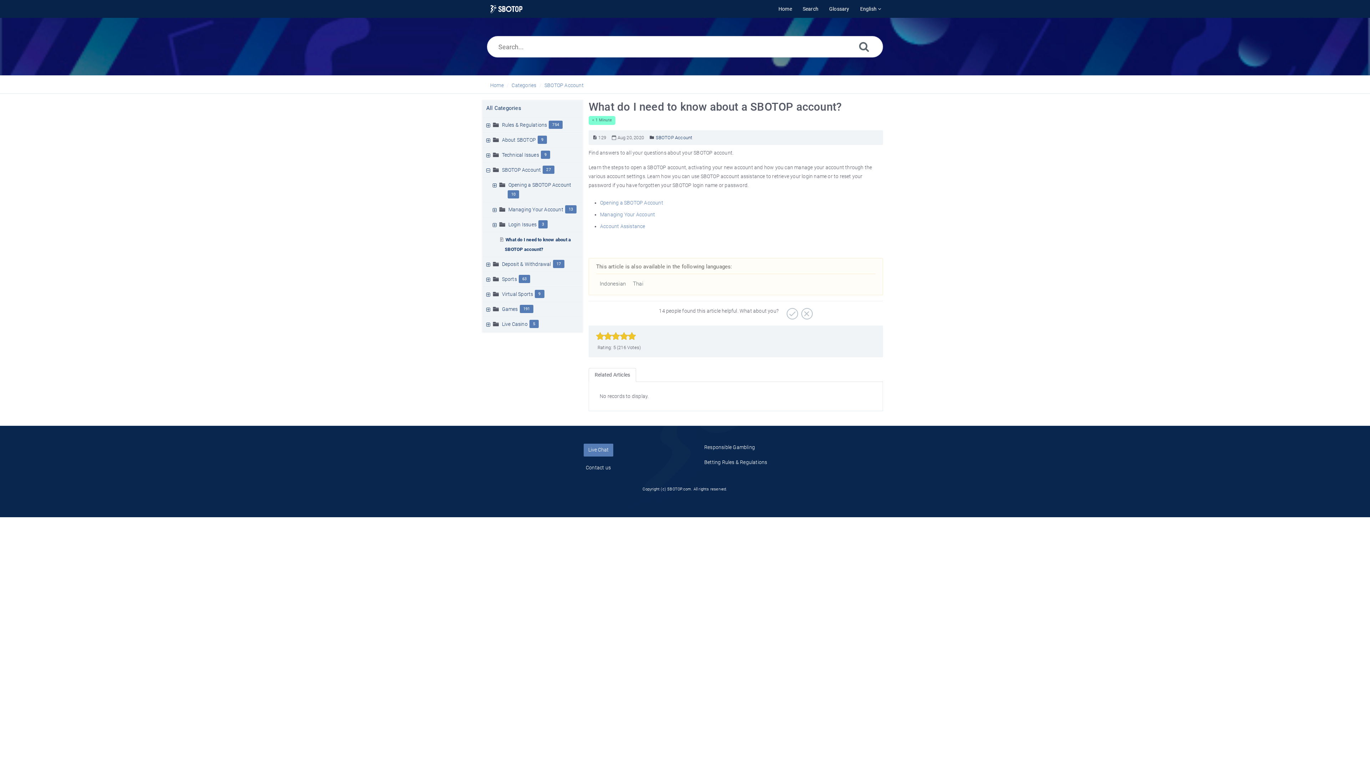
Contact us (598, 467)
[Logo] (506, 9)
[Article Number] (595, 137)
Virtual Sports (517, 294)
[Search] (864, 46)
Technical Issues (520, 155)
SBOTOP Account (564, 85)
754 (555, 124)
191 (526, 309)
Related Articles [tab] (612, 375)
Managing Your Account (535, 209)
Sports (509, 279)
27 (548, 169)
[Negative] (806, 311)
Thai (638, 284)
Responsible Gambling (729, 447)
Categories (524, 85)
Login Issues (522, 224)
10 (513, 194)
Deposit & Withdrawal (526, 264)
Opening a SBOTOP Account (540, 185)
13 (571, 209)
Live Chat (598, 450)
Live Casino (515, 324)
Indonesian (613, 284)
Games (510, 309)
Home (497, 85)
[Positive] (791, 311)
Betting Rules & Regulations (735, 462)
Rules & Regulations (524, 125)
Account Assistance (622, 226)
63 (524, 279)
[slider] (616, 336)
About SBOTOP (519, 140)
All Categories (503, 108)
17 (559, 264)
